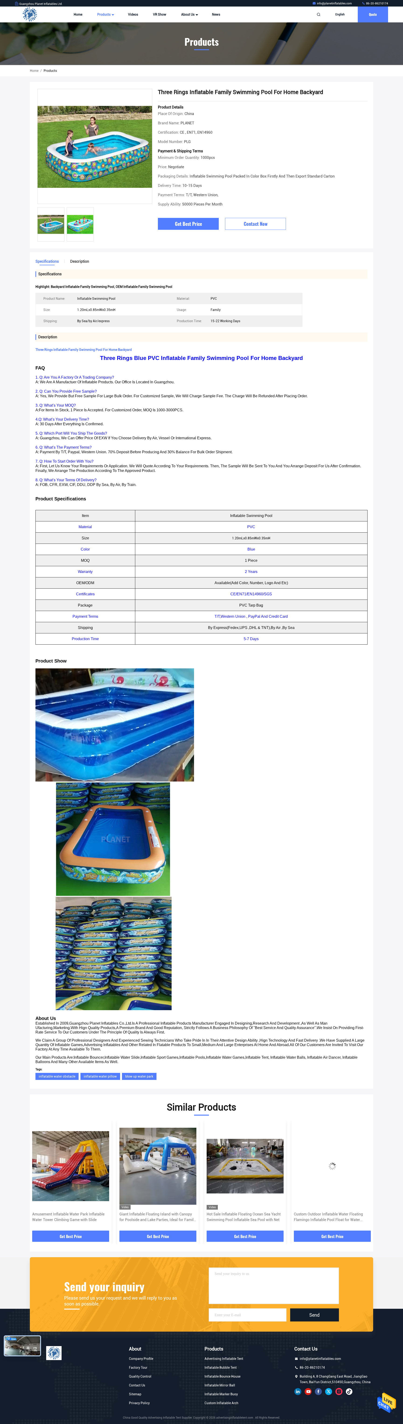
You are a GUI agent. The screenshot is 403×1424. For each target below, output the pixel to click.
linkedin (297, 1391)
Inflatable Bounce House (222, 1376)
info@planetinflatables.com (334, 3)
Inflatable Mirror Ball (220, 1385)
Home (78, 14)
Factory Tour (138, 1367)
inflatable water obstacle (57, 1076)
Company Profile (141, 1359)
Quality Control (140, 1376)
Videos (133, 14)
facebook (318, 1391)
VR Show (159, 14)
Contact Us (137, 1385)
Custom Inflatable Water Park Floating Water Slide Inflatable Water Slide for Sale (331, 1217)
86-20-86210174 (376, 3)
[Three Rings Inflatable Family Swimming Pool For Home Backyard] (95, 146)
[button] (38, 1177)
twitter (328, 1391)
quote (373, 14)
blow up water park (139, 1076)
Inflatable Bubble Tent (221, 1367)
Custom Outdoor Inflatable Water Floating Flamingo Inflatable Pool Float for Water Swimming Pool (241, 1217)
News (216, 14)
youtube (308, 1391)
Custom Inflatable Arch (221, 1403)
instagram (338, 1391)
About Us (188, 14)
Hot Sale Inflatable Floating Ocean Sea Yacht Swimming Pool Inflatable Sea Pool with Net (156, 1217)
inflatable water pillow (100, 1076)
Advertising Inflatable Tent (224, 1359)
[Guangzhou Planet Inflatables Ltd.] (29, 14)
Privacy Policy (139, 1403)
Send (314, 1315)
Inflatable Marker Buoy (221, 1394)
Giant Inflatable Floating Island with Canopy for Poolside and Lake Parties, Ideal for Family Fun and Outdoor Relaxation (70, 1217)
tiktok (349, 1391)
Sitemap (135, 1394)
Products (104, 14)
